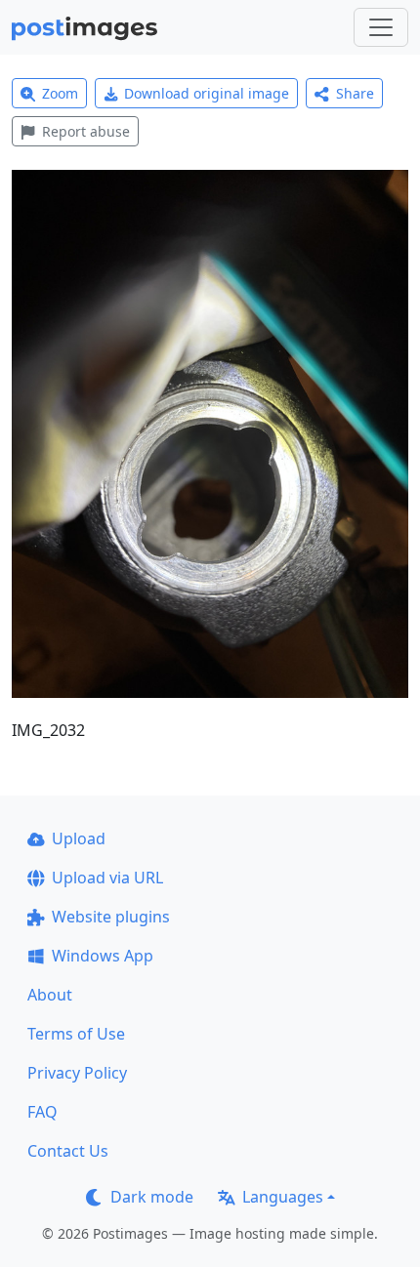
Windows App (102, 955)
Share (355, 93)
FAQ (42, 1112)
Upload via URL (107, 877)
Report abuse (86, 131)
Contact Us (67, 1151)
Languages (282, 1196)
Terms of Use (76, 1033)
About (49, 994)
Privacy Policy (77, 1072)
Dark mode (151, 1196)
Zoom (60, 93)
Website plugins (111, 916)
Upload (78, 838)
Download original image (206, 93)
